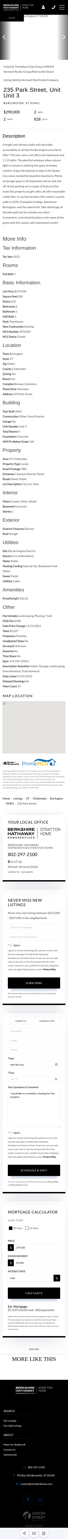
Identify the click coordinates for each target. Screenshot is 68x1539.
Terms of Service (17, 1185)
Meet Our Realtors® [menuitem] (14, 1444)
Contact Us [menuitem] (9, 1449)
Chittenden (40, 798)
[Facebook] (28, 1500)
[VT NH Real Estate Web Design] (34, 1516)
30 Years (17, 1228)
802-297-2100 (54, 7)
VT (27, 798)
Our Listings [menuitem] (9, 1420)
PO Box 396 (36, 1475)
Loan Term (15, 1220)
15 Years (34, 1228)
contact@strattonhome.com (36, 1484)
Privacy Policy (49, 969)
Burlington (56, 798)
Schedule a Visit (46, 1021)
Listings (18, 798)
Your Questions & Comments (23, 1087)
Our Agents (27, 872)
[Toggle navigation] (62, 7)
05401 (10, 803)
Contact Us (14, 872)
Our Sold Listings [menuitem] (12, 1425)
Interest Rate (16, 1271)
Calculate (34, 1293)
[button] (5, 37)
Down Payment (18, 1256)
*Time (11, 1072)
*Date (11, 1058)
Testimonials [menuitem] (10, 1454)
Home (6, 798)
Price (11, 1240)
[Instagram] (40, 1500)
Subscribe (34, 983)
